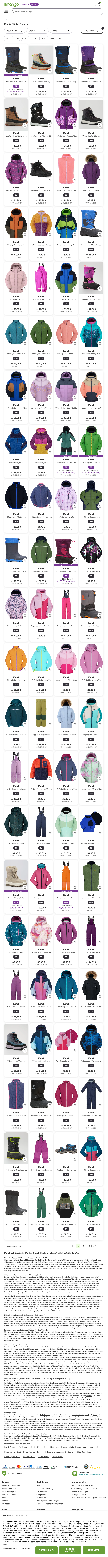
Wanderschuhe (50, 1417)
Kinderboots (55, 1447)
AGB (38, 1485)
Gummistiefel (9, 1285)
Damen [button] (34, 38)
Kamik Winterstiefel (62, 1427)
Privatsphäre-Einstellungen (47, 1500)
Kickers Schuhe (29, 1456)
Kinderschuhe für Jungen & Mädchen (59, 1452)
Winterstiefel (43, 1436)
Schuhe (48, 1296)
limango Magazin (9, 1491)
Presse (5, 1500)
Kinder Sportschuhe (12, 1456)
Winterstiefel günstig (31, 1434)
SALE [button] (7, 38)
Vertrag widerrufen (78, 1494)
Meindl (74, 1415)
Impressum (41, 1497)
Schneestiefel (57, 1456)
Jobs (4, 1497)
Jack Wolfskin (45, 1415)
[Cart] (24, 71)
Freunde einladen (9, 1488)
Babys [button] (25, 38)
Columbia (80, 1415)
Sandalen (64, 1283)
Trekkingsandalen (32, 1334)
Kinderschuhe (82, 1368)
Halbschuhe (65, 1398)
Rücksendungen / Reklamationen (84, 1488)
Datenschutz (41, 1491)
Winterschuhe (68, 1447)
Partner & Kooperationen (12, 1494)
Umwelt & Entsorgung (80, 1491)
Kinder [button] (16, 38)
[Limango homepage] (11, 4)
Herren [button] (43, 38)
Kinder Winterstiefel (12, 1452)
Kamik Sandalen (11, 1315)
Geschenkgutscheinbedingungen (49, 1504)
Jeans (41, 1281)
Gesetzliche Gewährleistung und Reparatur (88, 1497)
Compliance (41, 1494)
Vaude (87, 1415)
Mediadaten (7, 1504)
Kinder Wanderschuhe (32, 1452)
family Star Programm (11, 1485)
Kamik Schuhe (10, 1447)
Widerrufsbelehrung (44, 1488)
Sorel (95, 1415)
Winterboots (82, 1447)
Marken (21, 1421)
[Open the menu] (6, 11)
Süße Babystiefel (84, 1452)
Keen (93, 1332)
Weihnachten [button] (55, 38)
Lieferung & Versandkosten (82, 1485)
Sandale (89, 1396)
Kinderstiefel (81, 1398)
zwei (88, 1288)
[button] (14, 31)
